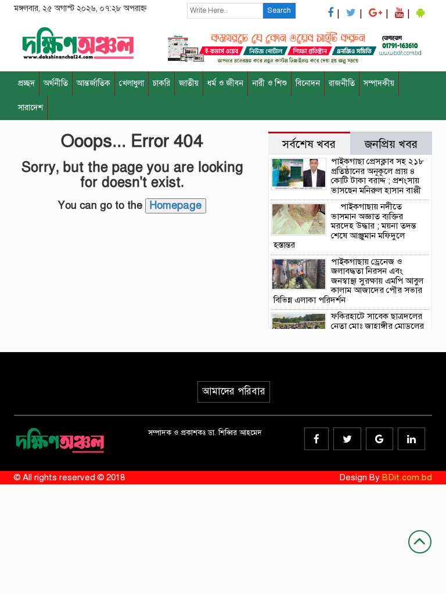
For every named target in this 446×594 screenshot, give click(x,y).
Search (279, 10)
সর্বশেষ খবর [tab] (309, 144)
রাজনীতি (342, 83)
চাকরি (161, 83)
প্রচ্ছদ (26, 83)
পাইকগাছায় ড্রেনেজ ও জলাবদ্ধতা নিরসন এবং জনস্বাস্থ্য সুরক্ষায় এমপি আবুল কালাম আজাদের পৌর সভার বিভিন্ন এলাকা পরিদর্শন (348, 280)
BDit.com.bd (407, 477)
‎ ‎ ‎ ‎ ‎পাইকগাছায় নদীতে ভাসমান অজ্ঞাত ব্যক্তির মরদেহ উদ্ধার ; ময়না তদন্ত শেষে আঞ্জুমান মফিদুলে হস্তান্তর (345, 225)
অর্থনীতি (56, 83)
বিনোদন (308, 83)
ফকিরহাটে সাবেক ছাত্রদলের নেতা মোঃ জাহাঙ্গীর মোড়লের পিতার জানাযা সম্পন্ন (377, 326)
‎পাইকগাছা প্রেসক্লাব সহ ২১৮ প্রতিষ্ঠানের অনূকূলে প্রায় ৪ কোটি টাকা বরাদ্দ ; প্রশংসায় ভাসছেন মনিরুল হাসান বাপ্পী (378, 175)
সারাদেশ (30, 108)
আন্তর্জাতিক (93, 83)
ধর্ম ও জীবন (225, 83)
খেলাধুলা (131, 83)
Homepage (176, 205)
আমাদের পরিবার (233, 391)
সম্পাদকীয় (379, 83)
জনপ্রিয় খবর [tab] (391, 144)
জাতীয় (189, 83)
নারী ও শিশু (269, 83)
